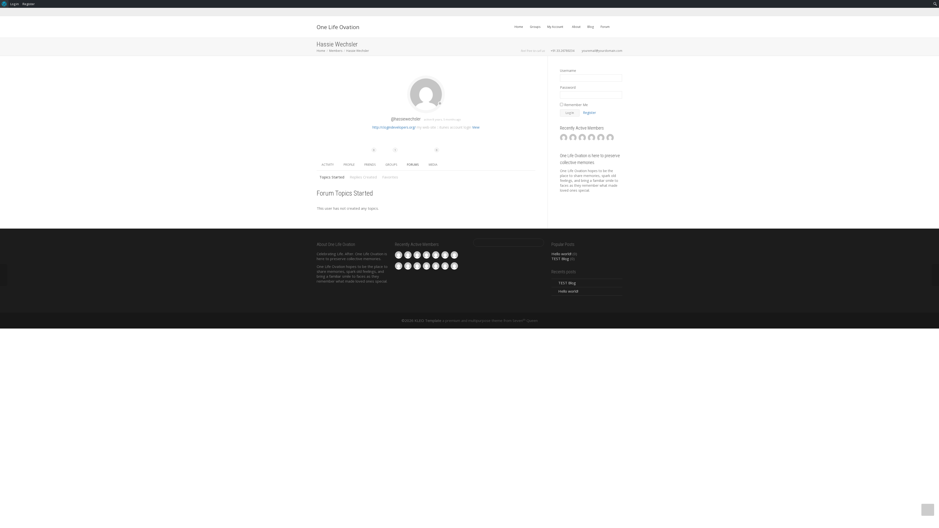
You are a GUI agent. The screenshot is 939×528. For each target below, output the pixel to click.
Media (433, 157)
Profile (349, 165)
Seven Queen (525, 320)
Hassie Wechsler (357, 51)
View (476, 127)
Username (568, 70)
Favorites (390, 177)
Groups (535, 27)
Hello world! (561, 253)
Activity (328, 165)
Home (518, 27)
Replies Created (363, 177)
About (576, 27)
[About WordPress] (4, 4)
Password (568, 87)
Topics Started (331, 177)
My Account (555, 27)
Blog (590, 27)
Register (589, 112)
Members (335, 51)
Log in (14, 4)
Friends (370, 157)
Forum (605, 27)
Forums (413, 165)
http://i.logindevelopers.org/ (394, 127)
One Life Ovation (338, 27)
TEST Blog (560, 258)
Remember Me (575, 104)
